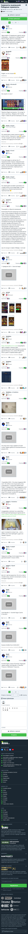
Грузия (9, 504)
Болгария (10, 339)
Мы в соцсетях (5, 747)
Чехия (9, 54)
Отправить (14, 735)
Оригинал (4, 32)
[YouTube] (13, 750)
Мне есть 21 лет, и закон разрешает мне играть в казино (13, 889)
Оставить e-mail (5, 880)
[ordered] (15, 708)
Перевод (21, 32)
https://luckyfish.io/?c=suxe (9, 346)
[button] (26, 47)
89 (15, 22)
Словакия (10, 202)
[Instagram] (7, 750)
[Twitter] (5, 750)
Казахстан (10, 28)
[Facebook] (2, 750)
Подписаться (14, 885)
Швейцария (10, 295)
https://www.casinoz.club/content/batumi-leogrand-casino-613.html (13, 515)
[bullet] (17, 708)
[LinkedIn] (10, 750)
